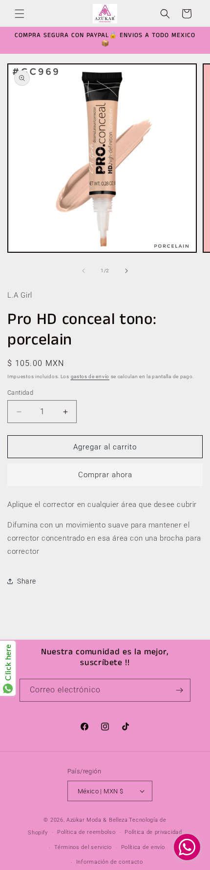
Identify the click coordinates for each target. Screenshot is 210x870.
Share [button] (26, 581)
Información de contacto (109, 862)
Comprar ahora (105, 474)
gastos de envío (90, 376)
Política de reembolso (86, 832)
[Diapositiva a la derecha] (126, 271)
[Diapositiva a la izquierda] (83, 271)
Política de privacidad (153, 832)
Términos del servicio (83, 847)
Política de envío (143, 847)
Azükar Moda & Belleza (97, 820)
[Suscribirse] (179, 690)
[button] (19, 13)
